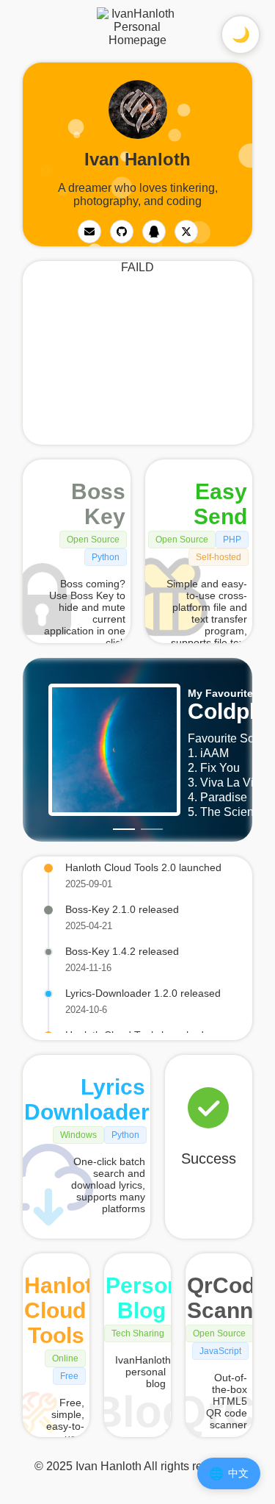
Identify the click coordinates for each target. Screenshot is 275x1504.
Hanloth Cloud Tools (65, 1310)
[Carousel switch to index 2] (152, 829)
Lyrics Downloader (87, 1099)
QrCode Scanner (230, 1297)
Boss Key (98, 504)
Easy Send (220, 504)
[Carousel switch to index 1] (124, 829)
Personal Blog (152, 1297)
